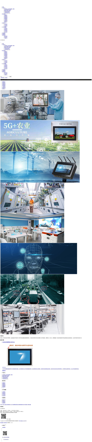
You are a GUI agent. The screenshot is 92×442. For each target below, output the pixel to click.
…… (3, 387)
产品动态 (5, 61)
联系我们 (3, 69)
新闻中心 (3, 59)
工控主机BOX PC (7, 49)
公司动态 (5, 60)
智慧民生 (5, 52)
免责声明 (5, 422)
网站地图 (29, 404)
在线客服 (3, 427)
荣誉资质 (5, 66)
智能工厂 (5, 58)
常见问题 (5, 73)
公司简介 (5, 64)
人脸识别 (5, 56)
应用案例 (3, 70)
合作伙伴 (5, 68)
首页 (3, 43)
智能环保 (5, 53)
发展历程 (5, 65)
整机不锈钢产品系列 (7, 46)
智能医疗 (5, 51)
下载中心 (5, 74)
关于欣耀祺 (4, 63)
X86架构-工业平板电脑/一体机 (9, 45)
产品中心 (3, 44)
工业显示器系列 (7, 48)
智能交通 (5, 57)
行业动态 (5, 62)
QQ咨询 (5, 77)
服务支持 (3, 71)
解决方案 (3, 50)
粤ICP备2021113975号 (22, 420)
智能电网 (5, 54)
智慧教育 (5, 55)
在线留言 (3, 402)
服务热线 (2, 77)
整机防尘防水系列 (7, 47)
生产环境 (5, 67)
